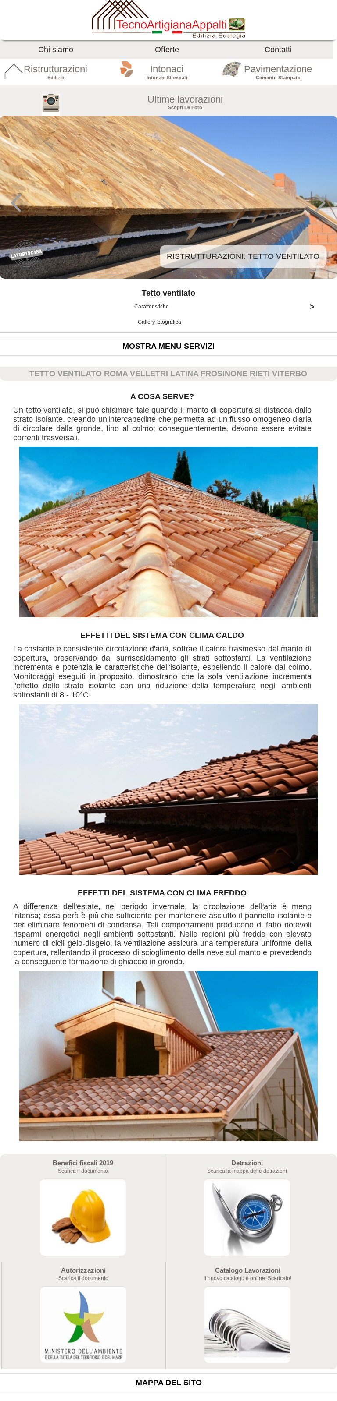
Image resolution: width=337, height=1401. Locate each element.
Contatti (278, 49)
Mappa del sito (169, 1382)
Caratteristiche (224, 306)
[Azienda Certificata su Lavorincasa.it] (26, 265)
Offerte (167, 49)
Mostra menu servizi (168, 346)
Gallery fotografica (160, 322)
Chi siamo (55, 49)
